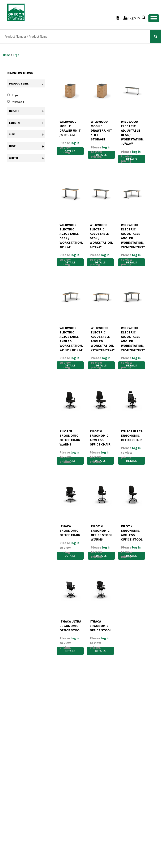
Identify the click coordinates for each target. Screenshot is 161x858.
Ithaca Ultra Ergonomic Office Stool (70, 625)
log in (75, 143)
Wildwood (18, 102)
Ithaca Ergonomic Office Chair (70, 530)
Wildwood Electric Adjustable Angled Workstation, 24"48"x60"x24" (102, 339)
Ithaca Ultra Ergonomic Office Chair (132, 435)
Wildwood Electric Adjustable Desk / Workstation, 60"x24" (101, 236)
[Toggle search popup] (144, 18)
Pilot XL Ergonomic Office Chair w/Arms (70, 437)
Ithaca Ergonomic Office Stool (100, 625)
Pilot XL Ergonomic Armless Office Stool (132, 532)
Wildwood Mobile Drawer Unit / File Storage (101, 130)
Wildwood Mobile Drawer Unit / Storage (70, 128)
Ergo (16, 55)
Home (6, 55)
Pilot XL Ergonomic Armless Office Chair (100, 437)
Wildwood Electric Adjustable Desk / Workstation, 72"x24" (132, 132)
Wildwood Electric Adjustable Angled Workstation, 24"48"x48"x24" (132, 339)
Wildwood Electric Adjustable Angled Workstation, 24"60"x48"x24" (71, 339)
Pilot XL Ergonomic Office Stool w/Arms (101, 532)
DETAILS (131, 461)
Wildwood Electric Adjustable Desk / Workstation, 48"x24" (71, 236)
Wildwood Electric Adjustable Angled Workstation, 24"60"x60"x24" (132, 236)
